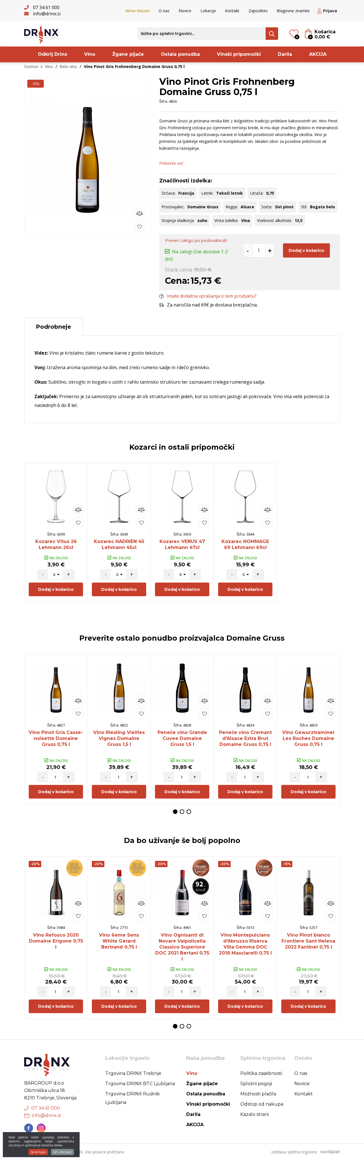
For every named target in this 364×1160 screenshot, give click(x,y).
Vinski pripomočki (239, 54)
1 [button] (175, 811)
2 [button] (182, 811)
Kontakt (232, 10)
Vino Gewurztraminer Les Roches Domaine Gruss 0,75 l (308, 738)
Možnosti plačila (258, 1094)
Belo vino (68, 66)
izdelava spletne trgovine (294, 1152)
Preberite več (171, 163)
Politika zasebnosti (261, 1073)
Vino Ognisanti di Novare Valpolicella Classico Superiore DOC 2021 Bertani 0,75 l (182, 947)
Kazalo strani (254, 1114)
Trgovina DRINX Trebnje (133, 1073)
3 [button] (189, 811)
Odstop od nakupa (261, 1104)
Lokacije (208, 10)
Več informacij (62, 1152)
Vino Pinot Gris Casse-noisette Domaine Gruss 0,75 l (56, 738)
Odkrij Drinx (52, 54)
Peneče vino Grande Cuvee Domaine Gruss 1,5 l (182, 738)
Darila (285, 54)
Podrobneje (53, 326)
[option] (87, 154)
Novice (185, 10)
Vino (89, 54)
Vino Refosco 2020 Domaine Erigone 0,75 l (56, 941)
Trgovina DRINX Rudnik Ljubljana (132, 1098)
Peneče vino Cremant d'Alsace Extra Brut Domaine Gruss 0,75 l (245, 738)
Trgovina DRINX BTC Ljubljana (140, 1083)
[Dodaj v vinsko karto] (139, 226)
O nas (164, 10)
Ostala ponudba (180, 54)
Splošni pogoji (256, 1083)
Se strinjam (38, 1152)
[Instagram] (41, 1128)
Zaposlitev (258, 10)
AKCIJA (317, 54)
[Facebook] (28, 1128)
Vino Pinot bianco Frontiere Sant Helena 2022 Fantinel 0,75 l (308, 941)
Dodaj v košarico (306, 250)
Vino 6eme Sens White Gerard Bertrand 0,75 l (119, 941)
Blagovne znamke (293, 10)
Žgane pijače (128, 54)
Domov (31, 66)
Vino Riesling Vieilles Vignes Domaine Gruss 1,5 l (119, 738)
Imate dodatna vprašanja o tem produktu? (212, 296)
